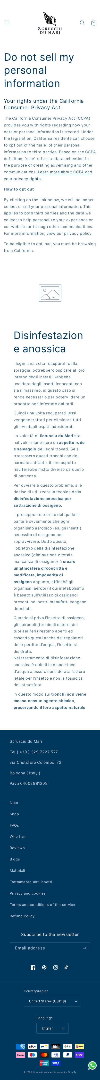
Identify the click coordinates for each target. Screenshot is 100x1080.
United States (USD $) (47, 1001)
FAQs (14, 825)
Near (14, 803)
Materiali (17, 870)
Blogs (15, 859)
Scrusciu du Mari (43, 1072)
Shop (14, 814)
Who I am (18, 836)
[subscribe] (84, 948)
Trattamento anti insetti (31, 882)
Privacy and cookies (28, 893)
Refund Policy (22, 916)
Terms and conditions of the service (42, 905)
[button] (6, 23)
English (47, 1028)
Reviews (17, 848)
